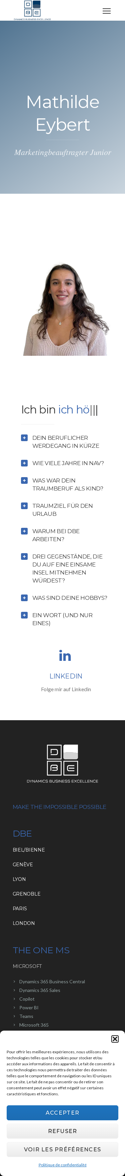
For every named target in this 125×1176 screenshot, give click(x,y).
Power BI (29, 1022)
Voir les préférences (62, 1149)
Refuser (62, 1131)
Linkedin (65, 691)
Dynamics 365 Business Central (52, 996)
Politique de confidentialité (63, 1164)
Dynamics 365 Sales (39, 1004)
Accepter (62, 1113)
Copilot (27, 1013)
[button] (115, 1039)
